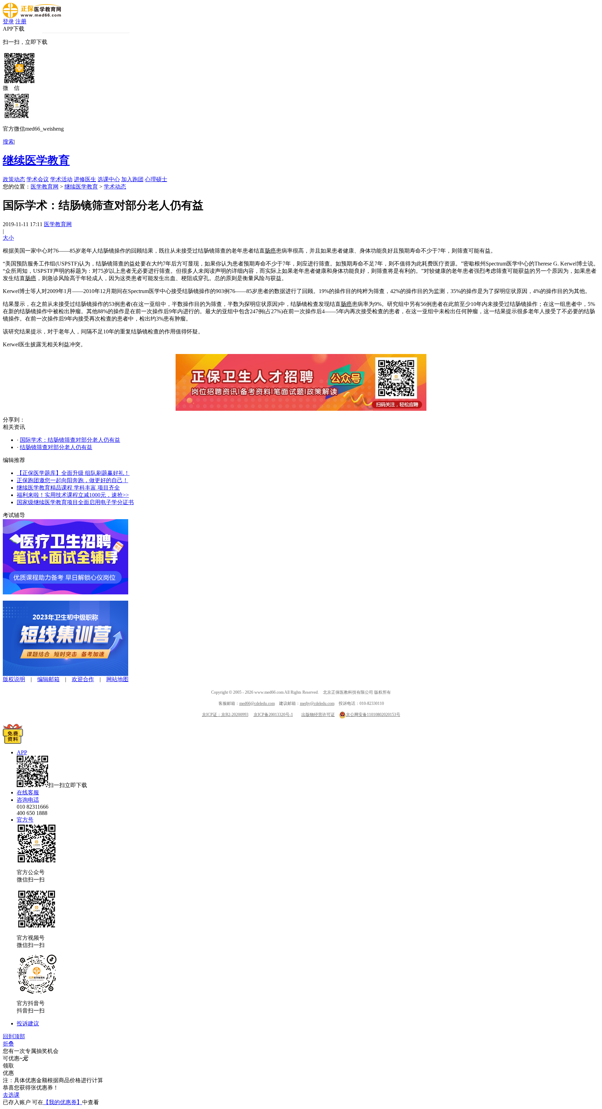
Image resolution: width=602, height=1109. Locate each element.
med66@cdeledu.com (257, 703)
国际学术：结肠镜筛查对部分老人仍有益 (70, 440)
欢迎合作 (83, 679)
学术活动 (61, 179)
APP (22, 752)
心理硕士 (156, 179)
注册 (20, 21)
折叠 (8, 1044)
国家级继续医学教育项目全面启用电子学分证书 (75, 502)
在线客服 (28, 792)
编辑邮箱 (48, 679)
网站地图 (117, 679)
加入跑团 (132, 179)
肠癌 (270, 251)
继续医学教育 (36, 160)
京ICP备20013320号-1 (273, 714)
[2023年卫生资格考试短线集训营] (65, 674)
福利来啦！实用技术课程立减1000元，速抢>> (73, 495)
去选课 (11, 1095)
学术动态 (115, 187)
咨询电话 (28, 800)
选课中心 (109, 179)
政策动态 (14, 179)
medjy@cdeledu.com (317, 703)
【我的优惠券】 (62, 1102)
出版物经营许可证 (318, 714)
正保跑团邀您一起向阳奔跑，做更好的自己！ (72, 480)
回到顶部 (14, 1036)
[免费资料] (13, 742)
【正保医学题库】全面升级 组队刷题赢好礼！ (73, 473)
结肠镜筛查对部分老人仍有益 (56, 447)
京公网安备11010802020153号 (373, 714)
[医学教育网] (32, 16)
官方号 (25, 820)
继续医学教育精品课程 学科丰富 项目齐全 (68, 488)
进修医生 (85, 179)
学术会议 (37, 179)
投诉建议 (28, 1023)
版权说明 (14, 679)
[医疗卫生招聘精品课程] (65, 592)
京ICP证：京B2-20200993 (225, 714)
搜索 (8, 142)
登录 (8, 21)
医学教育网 (45, 187)
